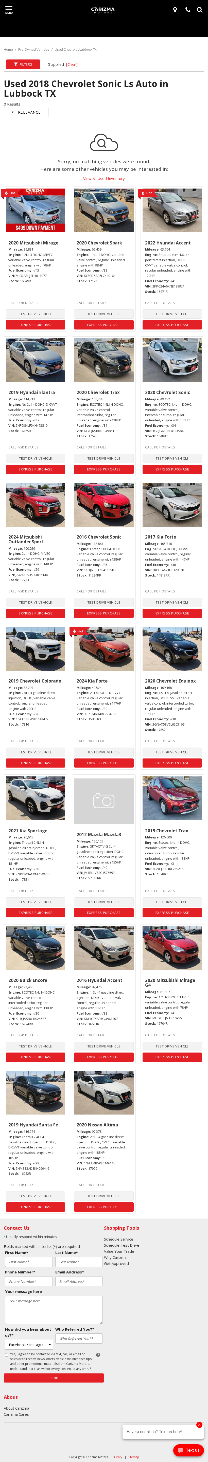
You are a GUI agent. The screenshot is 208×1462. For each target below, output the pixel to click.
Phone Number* (20, 1271)
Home (9, 49)
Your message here (23, 1291)
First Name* (16, 1252)
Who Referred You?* (74, 1329)
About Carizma (16, 1408)
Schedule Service (118, 1239)
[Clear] (72, 64)
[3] (176, 10)
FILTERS (26, 64)
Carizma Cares (16, 1414)
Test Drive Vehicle (35, 314)
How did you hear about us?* (28, 1332)
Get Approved (116, 1263)
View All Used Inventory (104, 178)
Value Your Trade (119, 1251)
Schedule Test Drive (121, 1245)
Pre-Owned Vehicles (34, 49)
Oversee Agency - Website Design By (37, 1430)
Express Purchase (35, 324)
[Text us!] (188, 1451)
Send (54, 1378)
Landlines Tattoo (18, 1439)
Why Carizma (115, 1257)
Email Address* (69, 1271)
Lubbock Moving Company (26, 1447)
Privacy (117, 1457)
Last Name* (66, 1252)
